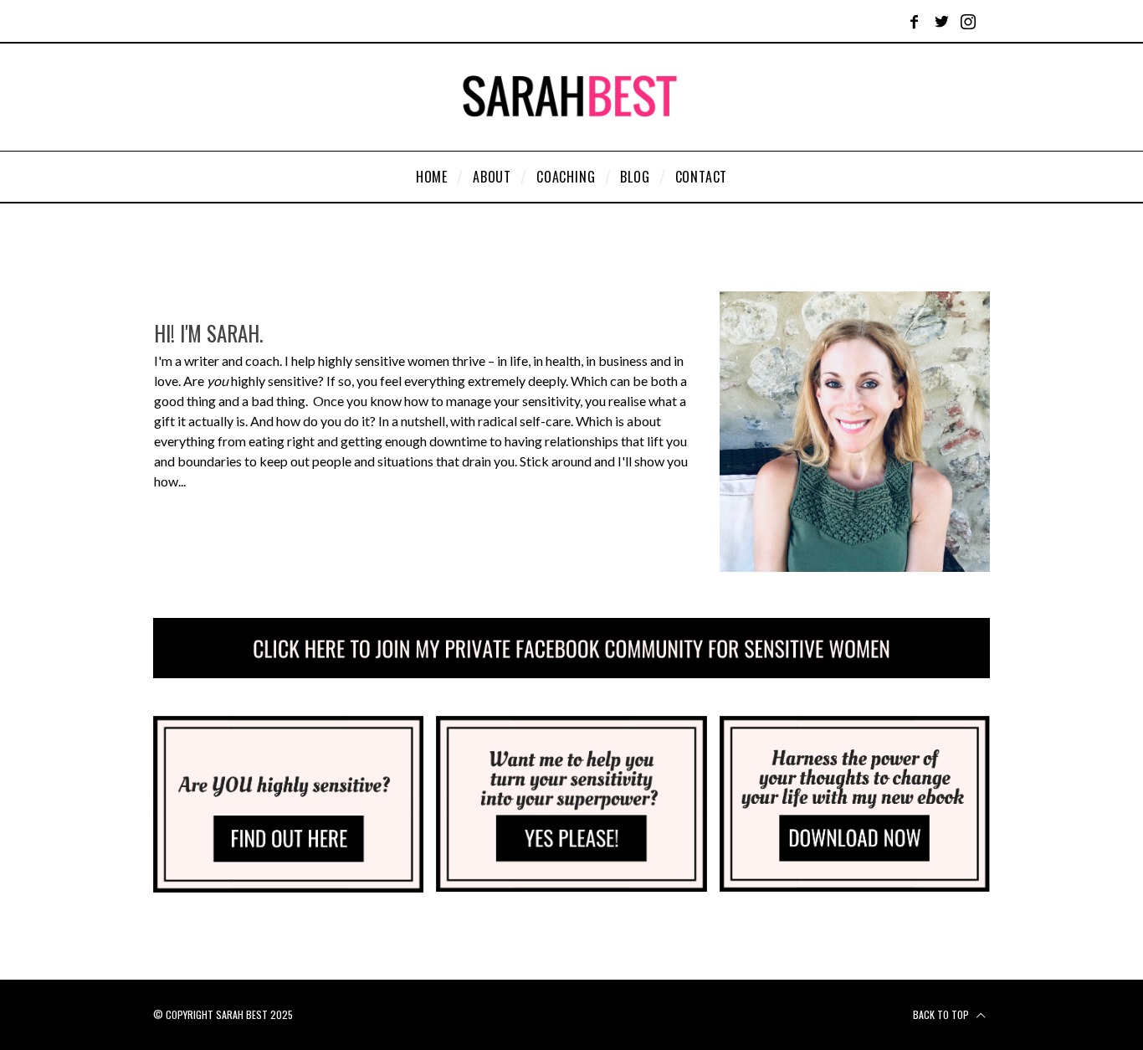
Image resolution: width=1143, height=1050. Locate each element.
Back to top (942, 1014)
